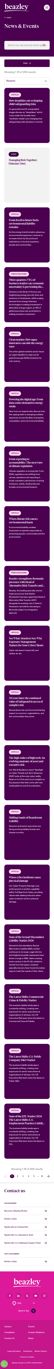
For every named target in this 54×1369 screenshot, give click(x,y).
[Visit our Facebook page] (10, 1296)
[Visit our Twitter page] (27, 1296)
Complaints (9, 1332)
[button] (47, 7)
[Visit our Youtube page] (36, 1296)
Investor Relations (36, 1332)
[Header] (16, 7)
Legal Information (14, 1351)
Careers (8, 1326)
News (31, 1338)
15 (42, 1176)
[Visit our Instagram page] (44, 1296)
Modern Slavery (41, 1351)
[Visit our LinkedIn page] (18, 1296)
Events (31, 1326)
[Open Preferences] (4, 1364)
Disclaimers (27, 1351)
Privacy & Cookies (27, 1357)
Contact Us (9, 1338)
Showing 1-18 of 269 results (20, 72)
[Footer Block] (27, 1282)
